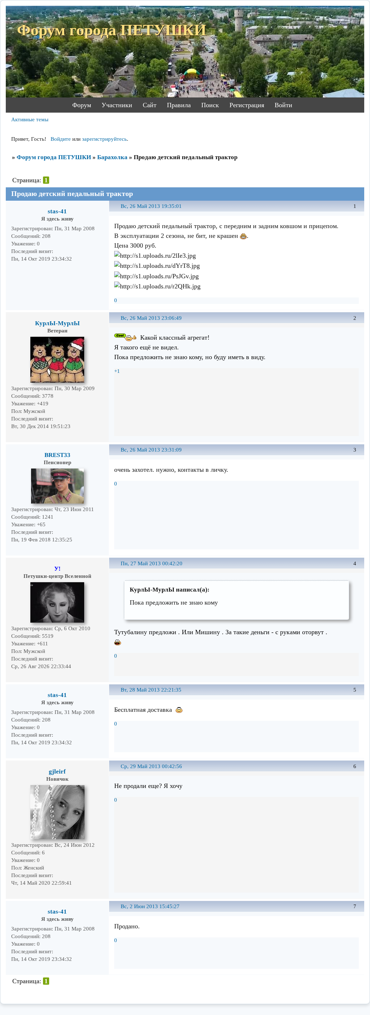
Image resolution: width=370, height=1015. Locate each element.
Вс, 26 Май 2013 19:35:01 (151, 206)
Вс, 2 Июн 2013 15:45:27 (150, 906)
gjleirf (57, 771)
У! (57, 568)
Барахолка (112, 157)
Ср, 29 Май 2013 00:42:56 (151, 766)
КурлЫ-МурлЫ (57, 323)
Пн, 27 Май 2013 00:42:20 (151, 563)
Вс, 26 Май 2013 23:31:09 (151, 450)
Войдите (61, 139)
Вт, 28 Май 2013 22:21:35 (151, 690)
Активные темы (29, 119)
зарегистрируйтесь (104, 139)
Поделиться (118, 210)
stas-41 (57, 211)
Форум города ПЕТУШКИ (54, 157)
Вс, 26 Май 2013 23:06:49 (151, 318)
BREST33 (57, 455)
